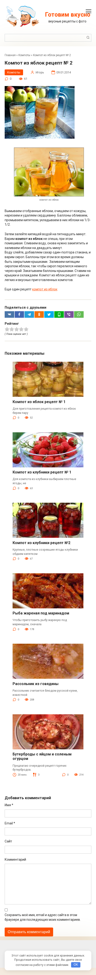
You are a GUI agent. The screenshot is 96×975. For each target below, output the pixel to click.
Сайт (8, 841)
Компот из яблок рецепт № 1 (39, 402)
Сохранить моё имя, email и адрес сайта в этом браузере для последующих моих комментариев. (43, 917)
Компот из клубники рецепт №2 (41, 543)
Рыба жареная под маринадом (41, 613)
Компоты (24, 55)
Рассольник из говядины (35, 684)
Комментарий (15, 859)
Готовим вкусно (67, 14)
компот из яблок (44, 289)
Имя (9, 805)
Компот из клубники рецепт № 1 (42, 472)
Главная (10, 55)
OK (76, 964)
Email (10, 823)
